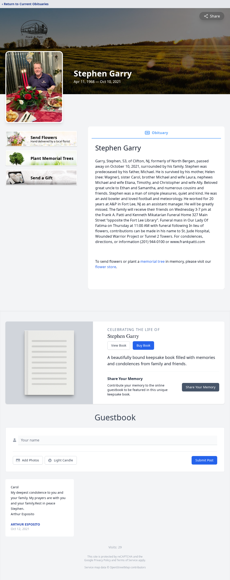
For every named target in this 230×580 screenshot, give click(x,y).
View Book (118, 345)
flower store (105, 266)
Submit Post (204, 460)
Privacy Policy (102, 560)
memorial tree (152, 261)
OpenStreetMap (120, 567)
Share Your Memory (200, 387)
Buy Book (143, 345)
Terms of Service (127, 560)
